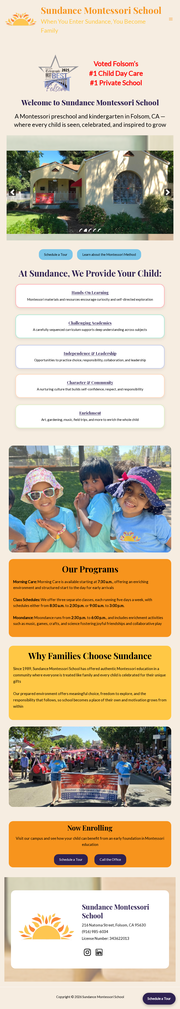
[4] (94, 230)
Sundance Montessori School (101, 10)
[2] (85, 230)
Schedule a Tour (159, 998)
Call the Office (110, 859)
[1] (80, 230)
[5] (99, 230)
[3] (90, 230)
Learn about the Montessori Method (109, 254)
